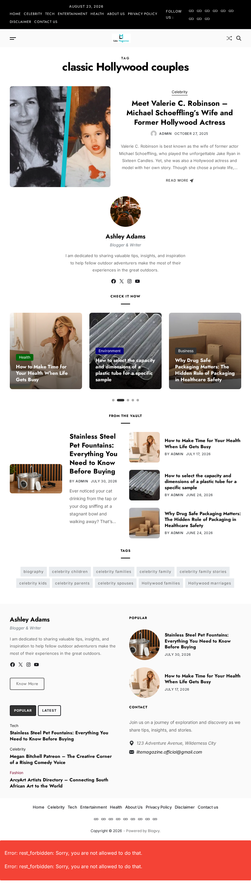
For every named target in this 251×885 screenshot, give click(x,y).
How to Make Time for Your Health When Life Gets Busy (42, 373)
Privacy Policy (142, 13)
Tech (50, 13)
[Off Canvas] (13, 38)
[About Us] (231, 10)
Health (97, 13)
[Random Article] (229, 38)
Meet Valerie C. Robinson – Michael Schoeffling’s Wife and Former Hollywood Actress (179, 112)
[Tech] (207, 10)
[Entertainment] (215, 10)
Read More (177, 181)
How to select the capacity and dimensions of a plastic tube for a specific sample (125, 370)
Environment (110, 350)
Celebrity (33, 13)
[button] (113, 400)
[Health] (223, 10)
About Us (116, 13)
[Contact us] (207, 18)
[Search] (238, 38)
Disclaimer (20, 21)
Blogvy (153, 830)
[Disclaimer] (199, 18)
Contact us (46, 21)
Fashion (16, 772)
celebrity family (155, 571)
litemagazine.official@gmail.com (169, 751)
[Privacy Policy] (191, 18)
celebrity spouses (115, 583)
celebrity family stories (203, 571)
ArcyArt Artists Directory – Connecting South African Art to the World (59, 782)
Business (185, 350)
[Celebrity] (199, 10)
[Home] (191, 10)
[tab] (23, 710)
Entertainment (73, 13)
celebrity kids (33, 583)
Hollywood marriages (209, 583)
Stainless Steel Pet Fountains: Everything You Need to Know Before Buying (93, 453)
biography (34, 571)
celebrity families (113, 571)
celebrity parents (72, 583)
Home (15, 13)
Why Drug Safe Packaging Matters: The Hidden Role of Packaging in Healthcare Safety (205, 370)
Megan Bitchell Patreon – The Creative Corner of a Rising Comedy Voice (61, 759)
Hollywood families (161, 583)
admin (165, 133)
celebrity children (70, 571)
